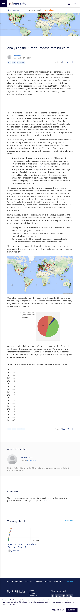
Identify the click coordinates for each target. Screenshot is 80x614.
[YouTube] (63, 596)
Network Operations (43, 581)
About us (32, 593)
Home (31, 591)
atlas (13, 62)
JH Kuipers (15, 10)
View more (69, 520)
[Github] (67, 596)
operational (20, 62)
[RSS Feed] (71, 596)
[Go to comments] (63, 62)
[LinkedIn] (60, 596)
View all (70, 581)
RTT (41, 166)
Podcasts (29, 581)
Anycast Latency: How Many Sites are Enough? (22, 545)
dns (9, 62)
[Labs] (8, 10)
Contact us (33, 596)
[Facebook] (52, 596)
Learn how (49, 10)
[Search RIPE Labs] (72, 10)
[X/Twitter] (56, 596)
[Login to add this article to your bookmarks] (72, 62)
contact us (46, 500)
